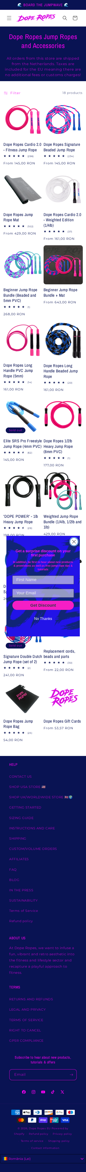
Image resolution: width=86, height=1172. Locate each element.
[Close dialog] (74, 542)
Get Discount (43, 605)
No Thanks (43, 619)
